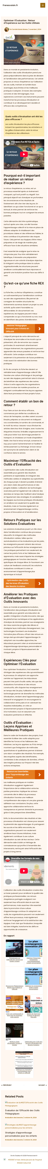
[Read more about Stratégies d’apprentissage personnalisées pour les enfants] (24, 1126)
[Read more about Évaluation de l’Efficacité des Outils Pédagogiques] (24, 1104)
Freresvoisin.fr (10, 5)
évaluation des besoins (14, 1118)
